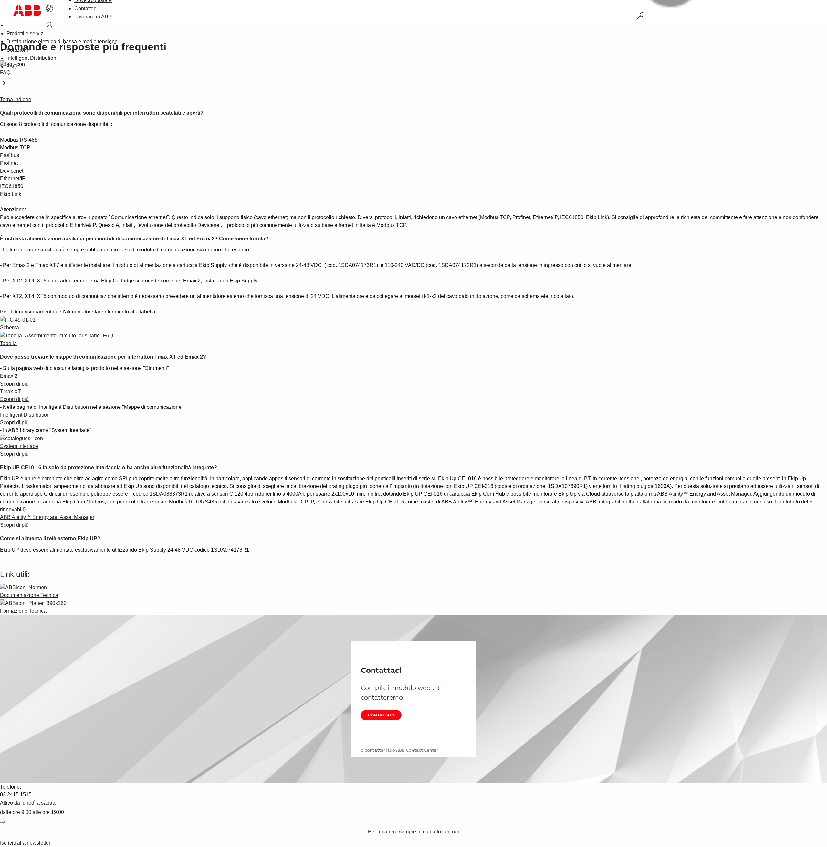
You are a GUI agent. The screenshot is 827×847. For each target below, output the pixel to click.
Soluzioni (17, 50)
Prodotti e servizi (25, 33)
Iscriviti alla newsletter (25, 843)
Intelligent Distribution (31, 58)
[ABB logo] (27, 10)
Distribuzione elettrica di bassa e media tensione (62, 41)
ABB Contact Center (417, 750)
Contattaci (86, 8)
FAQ (11, 66)
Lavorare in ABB (93, 16)
